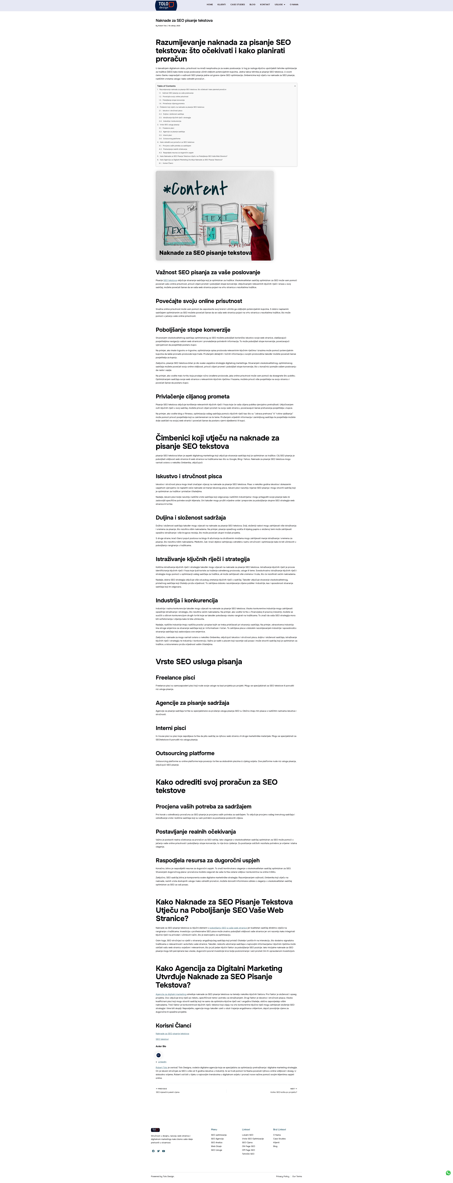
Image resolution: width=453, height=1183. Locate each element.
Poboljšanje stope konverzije (174, 100)
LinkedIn (162, 1062)
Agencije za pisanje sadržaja (174, 132)
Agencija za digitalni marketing (171, 994)
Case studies (237, 4)
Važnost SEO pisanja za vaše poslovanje (177, 93)
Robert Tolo (161, 1067)
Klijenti (222, 4)
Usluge (279, 4)
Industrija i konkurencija (172, 121)
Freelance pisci (168, 128)
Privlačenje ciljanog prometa (174, 103)
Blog (252, 4)
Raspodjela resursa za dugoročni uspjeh (178, 153)
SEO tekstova (170, 280)
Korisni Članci (168, 163)
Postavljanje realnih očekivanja (175, 149)
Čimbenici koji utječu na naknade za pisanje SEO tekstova (182, 107)
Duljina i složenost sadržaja (173, 114)
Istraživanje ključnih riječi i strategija (177, 118)
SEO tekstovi (162, 1039)
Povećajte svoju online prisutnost (175, 96)
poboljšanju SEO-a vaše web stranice (228, 928)
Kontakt (265, 4)
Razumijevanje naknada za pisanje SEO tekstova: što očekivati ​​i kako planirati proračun (192, 89)
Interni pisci (167, 135)
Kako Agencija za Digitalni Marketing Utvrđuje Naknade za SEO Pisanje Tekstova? (191, 160)
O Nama (294, 4)
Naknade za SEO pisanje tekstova (172, 1033)
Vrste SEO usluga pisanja (169, 125)
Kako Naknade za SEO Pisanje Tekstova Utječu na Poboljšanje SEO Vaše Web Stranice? (193, 156)
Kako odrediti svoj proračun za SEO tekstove (177, 142)
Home (210, 4)
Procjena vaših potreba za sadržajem (177, 146)
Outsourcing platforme (171, 139)
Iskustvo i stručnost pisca (172, 111)
